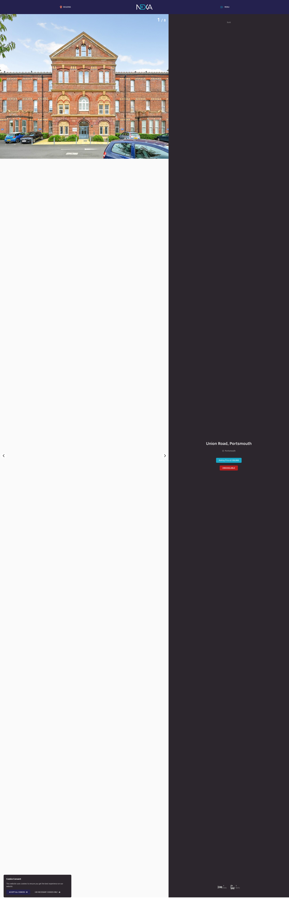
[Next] (164, 455)
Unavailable (228, 468)
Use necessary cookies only (46, 892)
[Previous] (4, 455)
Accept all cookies (17, 892)
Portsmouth (230, 450)
